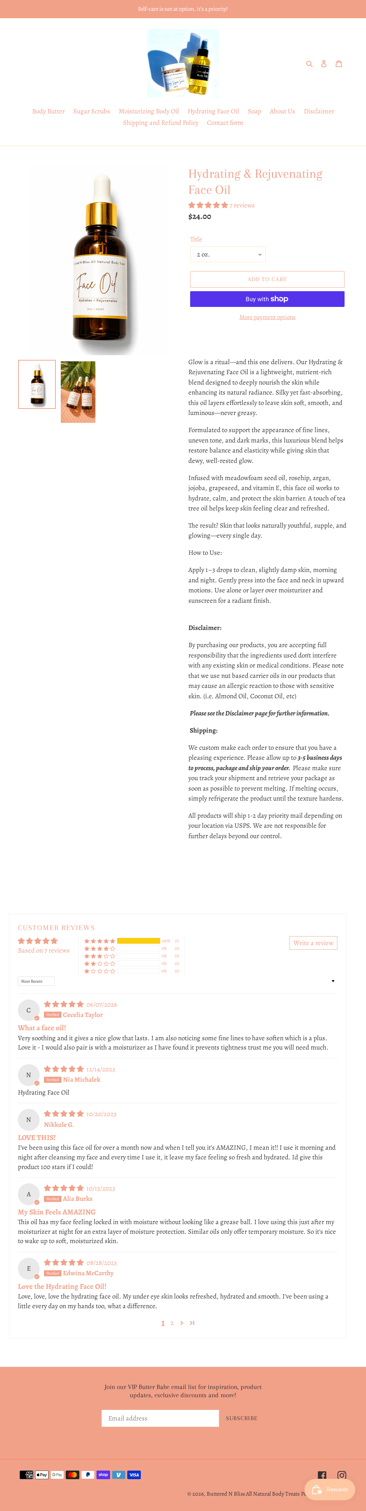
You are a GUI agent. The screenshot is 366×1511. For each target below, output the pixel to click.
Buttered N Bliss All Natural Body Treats (253, 1494)
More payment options (267, 317)
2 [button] (172, 1322)
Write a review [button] (313, 943)
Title (196, 239)
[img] (64, 1004)
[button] (208, 205)
